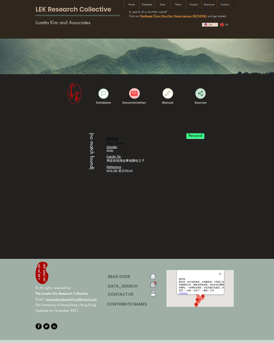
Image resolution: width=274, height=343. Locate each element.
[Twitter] (46, 326)
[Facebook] (39, 326)
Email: (66, 299)
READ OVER (119, 276)
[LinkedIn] (54, 326)
